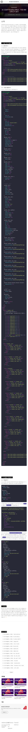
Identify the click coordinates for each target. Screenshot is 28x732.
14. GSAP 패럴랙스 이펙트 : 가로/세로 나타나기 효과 (13, 665)
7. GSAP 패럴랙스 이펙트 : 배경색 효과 (10, 648)
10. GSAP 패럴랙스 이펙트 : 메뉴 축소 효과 (11, 655)
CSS (8, 726)
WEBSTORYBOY (14, 1)
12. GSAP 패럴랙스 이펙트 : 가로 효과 (10, 660)
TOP (25, 723)
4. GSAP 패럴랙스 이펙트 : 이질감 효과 (10, 641)
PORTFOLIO (16, 724)
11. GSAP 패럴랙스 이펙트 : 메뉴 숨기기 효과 (11, 658)
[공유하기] (5, 672)
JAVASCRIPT (10, 728)
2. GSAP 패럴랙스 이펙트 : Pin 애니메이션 (10, 636)
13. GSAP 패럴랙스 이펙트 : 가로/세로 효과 (11, 663)
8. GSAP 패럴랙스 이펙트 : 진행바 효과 (10, 651)
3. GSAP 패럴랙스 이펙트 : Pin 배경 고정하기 (11, 639)
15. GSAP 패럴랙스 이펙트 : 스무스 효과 (10, 667)
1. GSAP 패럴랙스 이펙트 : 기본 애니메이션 (11, 634)
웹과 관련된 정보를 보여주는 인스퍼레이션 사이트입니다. (11, 709)
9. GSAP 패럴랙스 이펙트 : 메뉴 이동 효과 (10, 653)
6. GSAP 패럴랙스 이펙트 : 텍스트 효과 (10, 646)
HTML (9, 724)
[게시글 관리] (7, 672)
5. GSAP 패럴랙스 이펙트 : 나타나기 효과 (10, 643)
